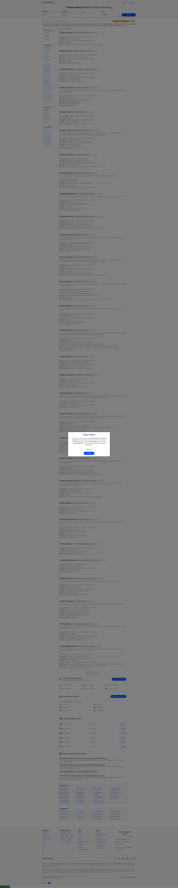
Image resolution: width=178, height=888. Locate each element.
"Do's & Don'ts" (78, 443)
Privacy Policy (94, 438)
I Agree (90, 449)
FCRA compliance (94, 441)
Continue (89, 453)
